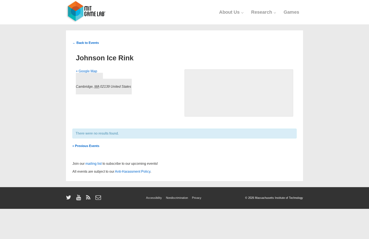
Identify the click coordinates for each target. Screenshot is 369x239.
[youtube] (79, 198)
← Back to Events (85, 43)
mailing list (93, 163)
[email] (98, 198)
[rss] (89, 198)
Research (261, 12)
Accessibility (154, 197)
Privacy (196, 197)
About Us (229, 12)
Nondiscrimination (177, 197)
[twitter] (69, 198)
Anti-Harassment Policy (132, 171)
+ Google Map (86, 71)
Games (291, 12)
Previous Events (85, 146)
